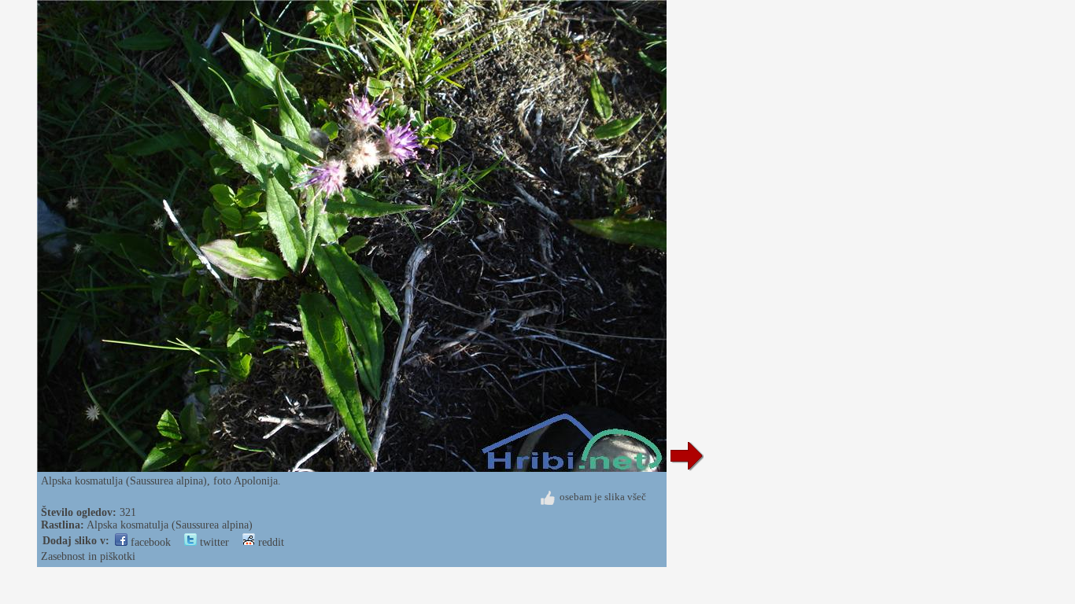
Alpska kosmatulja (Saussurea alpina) (170, 525)
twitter (213, 542)
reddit (269, 542)
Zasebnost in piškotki (88, 556)
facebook (149, 542)
